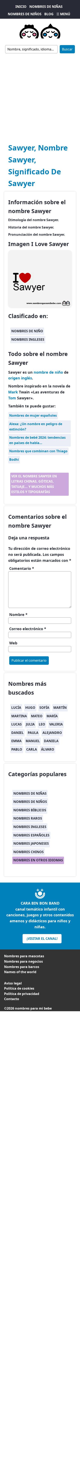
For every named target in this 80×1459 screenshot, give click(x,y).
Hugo (30, 707)
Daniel (17, 732)
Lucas (16, 724)
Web (13, 642)
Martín (60, 707)
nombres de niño (27, 331)
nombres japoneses (31, 843)
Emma (16, 741)
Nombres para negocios (23, 961)
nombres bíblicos (29, 810)
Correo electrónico (27, 628)
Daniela (51, 741)
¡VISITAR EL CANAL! (42, 938)
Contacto (11, 999)
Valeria (56, 724)
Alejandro (52, 732)
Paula (33, 732)
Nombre (18, 614)
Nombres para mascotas (24, 956)
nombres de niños (30, 801)
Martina (19, 716)
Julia (30, 724)
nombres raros (27, 818)
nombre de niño (48, 372)
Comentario (21, 568)
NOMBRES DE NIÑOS (24, 14)
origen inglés (20, 378)
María (52, 716)
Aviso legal (13, 983)
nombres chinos (28, 852)
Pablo (16, 749)
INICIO (20, 6)
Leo (42, 724)
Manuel (33, 741)
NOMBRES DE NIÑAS (46, 6)
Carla (31, 749)
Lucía (16, 707)
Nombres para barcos (21, 967)
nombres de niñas (30, 793)
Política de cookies (19, 988)
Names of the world (20, 972)
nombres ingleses (27, 339)
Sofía (44, 707)
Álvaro (47, 749)
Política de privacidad (21, 993)
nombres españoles (31, 835)
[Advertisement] (40, 95)
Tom (12, 397)
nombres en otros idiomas (38, 860)
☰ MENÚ (63, 14)
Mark (13, 392)
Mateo (36, 716)
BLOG (49, 14)
